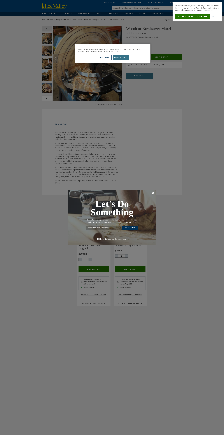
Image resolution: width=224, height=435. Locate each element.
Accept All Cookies (120, 57)
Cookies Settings (104, 57)
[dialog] (197, 11)
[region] (113, 53)
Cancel (214, 16)
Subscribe (130, 228)
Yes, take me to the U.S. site (192, 16)
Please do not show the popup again (113, 239)
